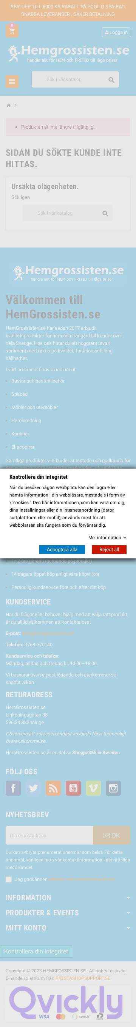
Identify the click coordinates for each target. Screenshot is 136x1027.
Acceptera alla (62, 549)
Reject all (109, 549)
